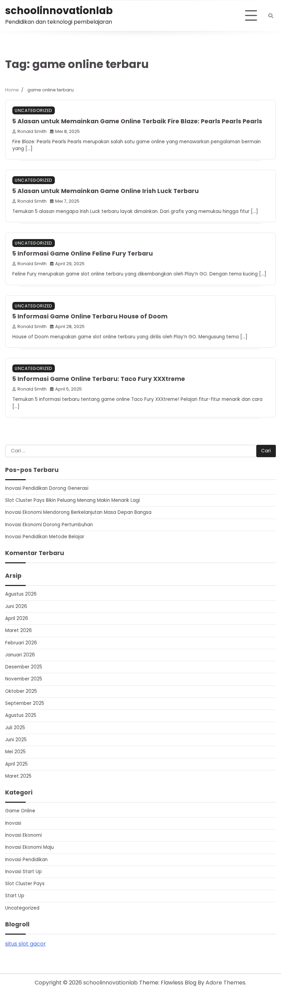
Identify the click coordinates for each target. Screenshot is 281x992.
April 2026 (16, 618)
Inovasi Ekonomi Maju (29, 847)
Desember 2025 (23, 667)
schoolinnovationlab (59, 10)
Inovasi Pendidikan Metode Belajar (44, 536)
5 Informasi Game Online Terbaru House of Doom (90, 316)
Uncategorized (33, 110)
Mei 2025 (15, 751)
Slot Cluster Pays (25, 883)
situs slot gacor (25, 944)
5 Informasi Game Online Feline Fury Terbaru (82, 253)
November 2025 (23, 679)
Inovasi (13, 823)
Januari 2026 (20, 655)
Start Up (14, 895)
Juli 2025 (15, 727)
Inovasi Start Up (23, 871)
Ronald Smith (32, 131)
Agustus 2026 (21, 594)
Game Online (20, 811)
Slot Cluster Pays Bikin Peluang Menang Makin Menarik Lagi (72, 500)
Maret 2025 (18, 776)
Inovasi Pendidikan (26, 859)
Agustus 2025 (20, 715)
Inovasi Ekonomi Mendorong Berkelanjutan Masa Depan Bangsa (78, 512)
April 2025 (16, 764)
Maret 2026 (18, 630)
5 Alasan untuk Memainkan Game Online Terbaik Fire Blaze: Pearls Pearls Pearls (137, 121)
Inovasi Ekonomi (23, 835)
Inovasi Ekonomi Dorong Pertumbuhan (49, 524)
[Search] (271, 16)
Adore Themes (225, 983)
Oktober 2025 (21, 691)
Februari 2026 (21, 643)
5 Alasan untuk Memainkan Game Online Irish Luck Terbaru (105, 191)
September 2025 (24, 703)
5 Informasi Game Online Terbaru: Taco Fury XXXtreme (98, 379)
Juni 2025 (16, 739)
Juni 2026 (16, 606)
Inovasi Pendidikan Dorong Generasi (46, 488)
